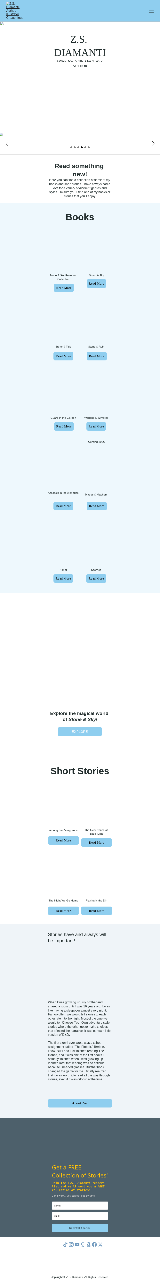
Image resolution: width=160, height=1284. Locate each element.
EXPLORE (80, 731)
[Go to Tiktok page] (65, 1244)
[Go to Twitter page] (100, 1244)
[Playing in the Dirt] (96, 875)
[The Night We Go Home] (63, 875)
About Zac (80, 1103)
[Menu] (151, 11)
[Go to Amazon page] (88, 1244)
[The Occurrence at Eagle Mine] (96, 806)
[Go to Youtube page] (77, 1244)
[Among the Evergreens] (63, 806)
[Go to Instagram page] (71, 1244)
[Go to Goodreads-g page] (82, 1244)
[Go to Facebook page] (94, 1244)
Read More (63, 287)
